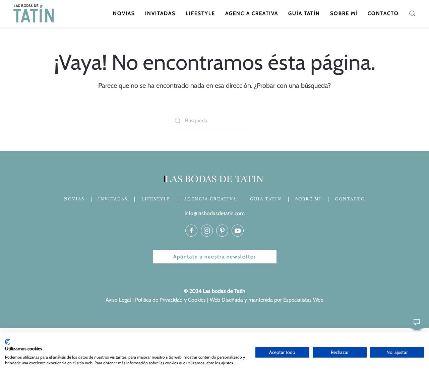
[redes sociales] (191, 231)
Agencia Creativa (251, 13)
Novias (124, 13)
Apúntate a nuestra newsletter (214, 257)
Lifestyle (200, 13)
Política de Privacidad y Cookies (170, 300)
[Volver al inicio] (34, 13)
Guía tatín (304, 13)
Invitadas (160, 13)
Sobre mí (344, 13)
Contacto (383, 13)
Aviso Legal (118, 300)
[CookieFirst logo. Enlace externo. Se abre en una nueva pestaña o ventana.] (7, 342)
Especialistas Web (303, 300)
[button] (412, 13)
